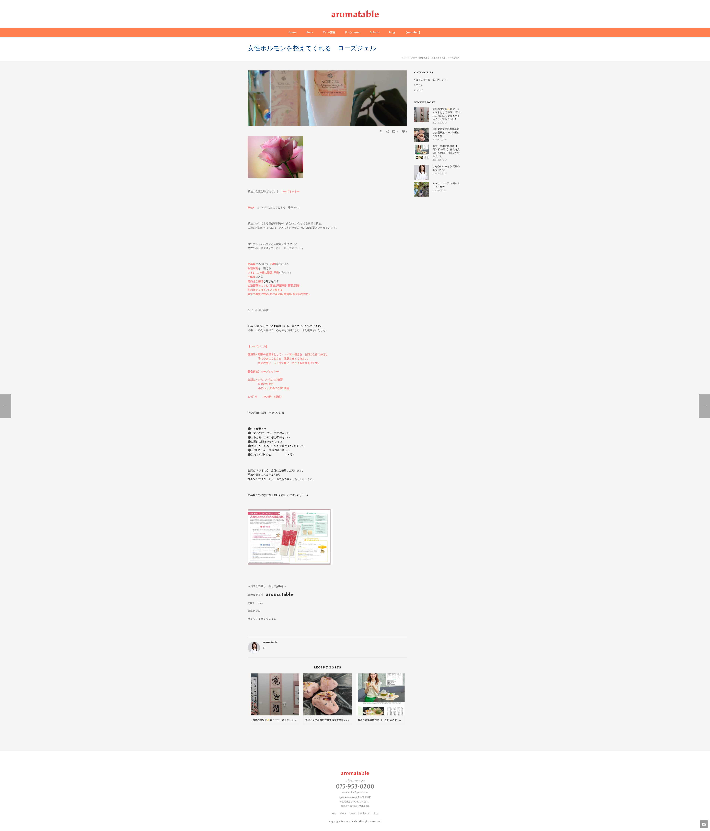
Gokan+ (375, 32)
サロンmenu (352, 32)
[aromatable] (355, 14)
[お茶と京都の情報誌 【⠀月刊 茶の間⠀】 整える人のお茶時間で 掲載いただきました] (380, 694)
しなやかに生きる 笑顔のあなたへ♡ (446, 168)
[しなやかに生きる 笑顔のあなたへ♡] (421, 172)
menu (353, 813)
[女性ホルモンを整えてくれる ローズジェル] (327, 98)
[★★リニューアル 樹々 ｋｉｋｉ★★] (421, 189)
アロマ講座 (328, 32)
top (334, 813)
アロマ (414, 58)
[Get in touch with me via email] (264, 648)
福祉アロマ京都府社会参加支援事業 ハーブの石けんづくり (328, 719)
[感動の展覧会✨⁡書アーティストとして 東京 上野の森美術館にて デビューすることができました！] (275, 694)
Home (405, 58)
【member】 (412, 32)
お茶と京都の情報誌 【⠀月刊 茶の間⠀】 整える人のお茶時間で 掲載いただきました (381, 719)
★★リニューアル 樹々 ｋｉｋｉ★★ (446, 185)
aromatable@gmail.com (355, 792)
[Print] (380, 132)
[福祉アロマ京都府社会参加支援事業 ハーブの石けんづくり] (327, 694)
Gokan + (364, 813)
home (293, 32)
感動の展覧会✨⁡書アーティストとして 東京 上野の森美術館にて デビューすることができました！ (276, 719)
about (309, 32)
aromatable (270, 642)
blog (392, 32)
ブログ (419, 90)
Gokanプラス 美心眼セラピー (432, 80)
